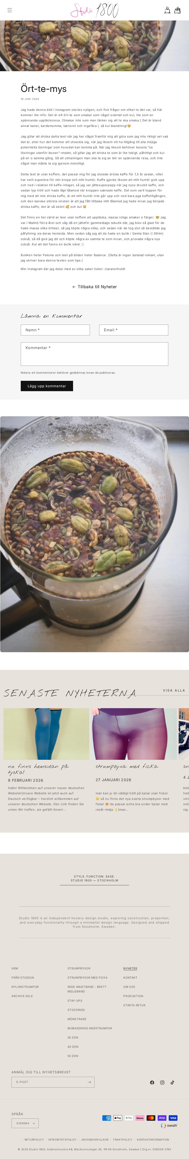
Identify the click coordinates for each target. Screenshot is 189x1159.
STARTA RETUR (134, 1005)
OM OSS (129, 987)
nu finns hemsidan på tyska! (38, 770)
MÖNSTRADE (77, 1019)
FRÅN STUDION (23, 977)
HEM (15, 968)
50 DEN (73, 1056)
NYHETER (130, 968)
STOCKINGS (76, 1010)
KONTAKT (130, 977)
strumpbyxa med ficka (127, 767)
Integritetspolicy (62, 1139)
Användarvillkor (95, 1139)
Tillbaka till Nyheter (97, 286)
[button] (10, 10)
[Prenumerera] (89, 1082)
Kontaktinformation (153, 1139)
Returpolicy (34, 1139)
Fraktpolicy (122, 1139)
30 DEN (73, 1037)
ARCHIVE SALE (22, 996)
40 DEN (73, 1046)
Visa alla (174, 690)
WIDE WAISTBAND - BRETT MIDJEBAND (87, 989)
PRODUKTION (133, 996)
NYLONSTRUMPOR (25, 987)
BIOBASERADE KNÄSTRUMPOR (90, 1028)
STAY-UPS (75, 1000)
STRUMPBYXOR (79, 968)
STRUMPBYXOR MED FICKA (88, 977)
